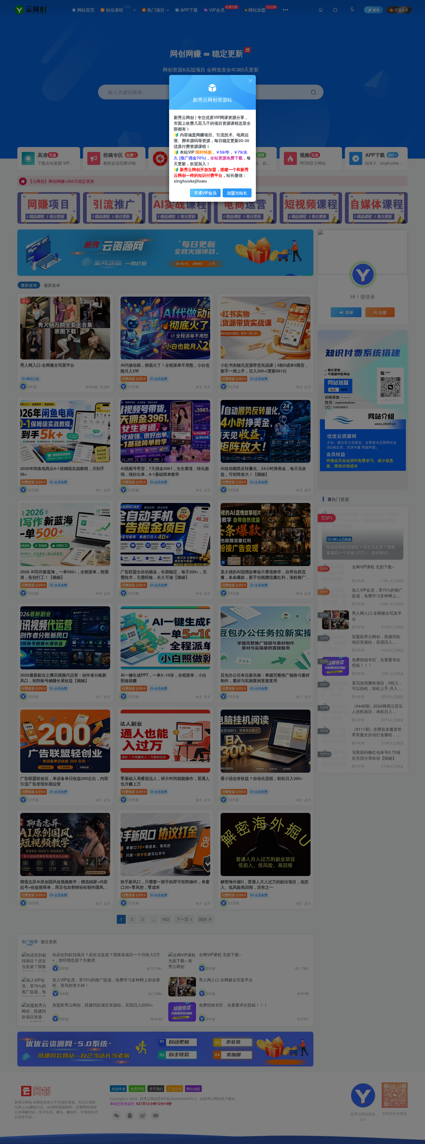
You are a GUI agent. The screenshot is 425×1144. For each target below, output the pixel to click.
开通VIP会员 (205, 193)
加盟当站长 (237, 193)
